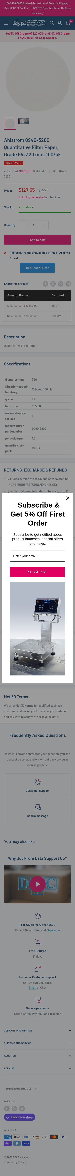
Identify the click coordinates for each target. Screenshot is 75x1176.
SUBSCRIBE (37, 572)
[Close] (68, 498)
